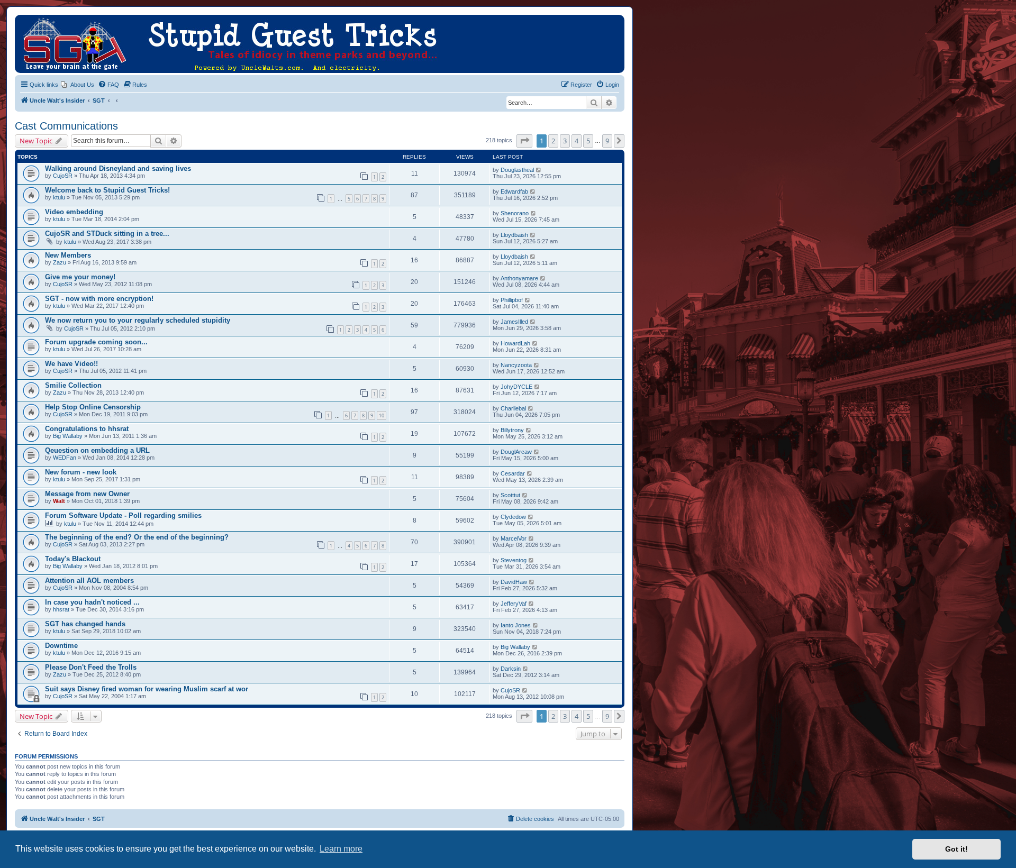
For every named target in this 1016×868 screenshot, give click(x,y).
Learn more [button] (341, 848)
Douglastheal (517, 170)
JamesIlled (514, 321)
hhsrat (61, 609)
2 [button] (553, 140)
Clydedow (513, 517)
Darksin (511, 668)
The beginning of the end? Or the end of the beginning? (137, 537)
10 (381, 415)
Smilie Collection (73, 385)
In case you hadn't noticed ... (92, 602)
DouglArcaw (516, 452)
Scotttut (510, 495)
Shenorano (515, 213)
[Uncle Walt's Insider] (23, 20)
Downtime (61, 646)
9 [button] (607, 140)
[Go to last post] (539, 170)
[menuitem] (77, 84)
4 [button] (576, 140)
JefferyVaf (514, 603)
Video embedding (74, 212)
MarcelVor (514, 538)
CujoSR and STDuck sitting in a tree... (107, 233)
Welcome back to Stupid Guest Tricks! (107, 190)
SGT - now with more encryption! (99, 299)
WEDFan (64, 457)
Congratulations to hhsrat (87, 429)
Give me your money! (80, 277)
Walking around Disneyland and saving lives (118, 168)
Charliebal (513, 408)
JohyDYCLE (516, 386)
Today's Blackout (73, 559)
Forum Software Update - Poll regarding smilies (123, 515)
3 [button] (565, 140)
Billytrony (512, 430)
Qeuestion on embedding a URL (97, 450)
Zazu (59, 262)
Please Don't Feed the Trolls (91, 667)
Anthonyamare (519, 278)
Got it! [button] (956, 849)
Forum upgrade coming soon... (96, 342)
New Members (68, 255)
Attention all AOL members (89, 580)
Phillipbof (512, 300)
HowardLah (515, 343)
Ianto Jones (516, 625)
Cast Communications (66, 126)
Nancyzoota (516, 365)
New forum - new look (80, 472)
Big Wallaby (68, 436)
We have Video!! (71, 364)
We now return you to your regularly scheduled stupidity (137, 320)
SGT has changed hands (85, 624)
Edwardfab (514, 191)
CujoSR (62, 175)
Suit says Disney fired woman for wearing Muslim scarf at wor (146, 689)
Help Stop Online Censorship (93, 407)
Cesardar (513, 473)
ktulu (59, 197)
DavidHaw (514, 582)
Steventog (514, 560)
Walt (59, 501)
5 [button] (588, 140)
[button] (524, 140)
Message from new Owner (87, 494)
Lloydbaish (514, 235)
